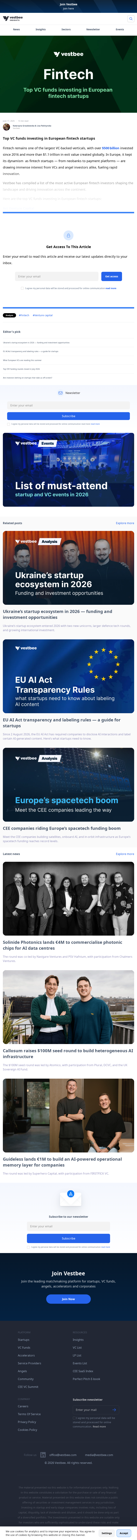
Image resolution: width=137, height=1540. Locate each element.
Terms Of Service (29, 1414)
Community (26, 1379)
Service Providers (29, 1363)
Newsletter (93, 29)
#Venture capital (43, 315)
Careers (23, 1406)
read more (110, 288)
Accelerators (26, 1355)
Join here (68, 8)
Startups (23, 1340)
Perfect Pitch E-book (86, 1379)
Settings (107, 1533)
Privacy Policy (27, 1422)
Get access (111, 276)
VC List (77, 1348)
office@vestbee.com (63, 1455)
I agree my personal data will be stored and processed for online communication (70, 288)
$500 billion (110, 148)
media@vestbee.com (99, 1455)
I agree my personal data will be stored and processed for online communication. (94, 1422)
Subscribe (68, 1238)
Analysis (9, 315)
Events (120, 29)
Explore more (125, 523)
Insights (41, 29)
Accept (124, 1533)
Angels (22, 1371)
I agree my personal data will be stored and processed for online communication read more (55, 424)
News (16, 29)
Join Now (68, 1299)
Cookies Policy (27, 1430)
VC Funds (24, 1348)
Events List (80, 1363)
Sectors (66, 29)
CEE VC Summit (28, 1387)
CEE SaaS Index (83, 1371)
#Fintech (24, 315)
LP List (77, 1355)
